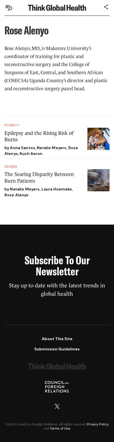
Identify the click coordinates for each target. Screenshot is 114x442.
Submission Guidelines (57, 348)
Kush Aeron (31, 153)
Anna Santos (22, 147)
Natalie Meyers (51, 147)
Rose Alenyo (16, 194)
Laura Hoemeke (57, 189)
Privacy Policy (98, 424)
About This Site (57, 338)
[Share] (106, 7)
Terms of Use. (60, 428)
